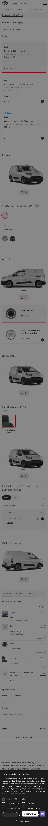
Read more (21, 794)
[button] (24, 821)
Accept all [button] (10, 814)
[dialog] (24, 798)
